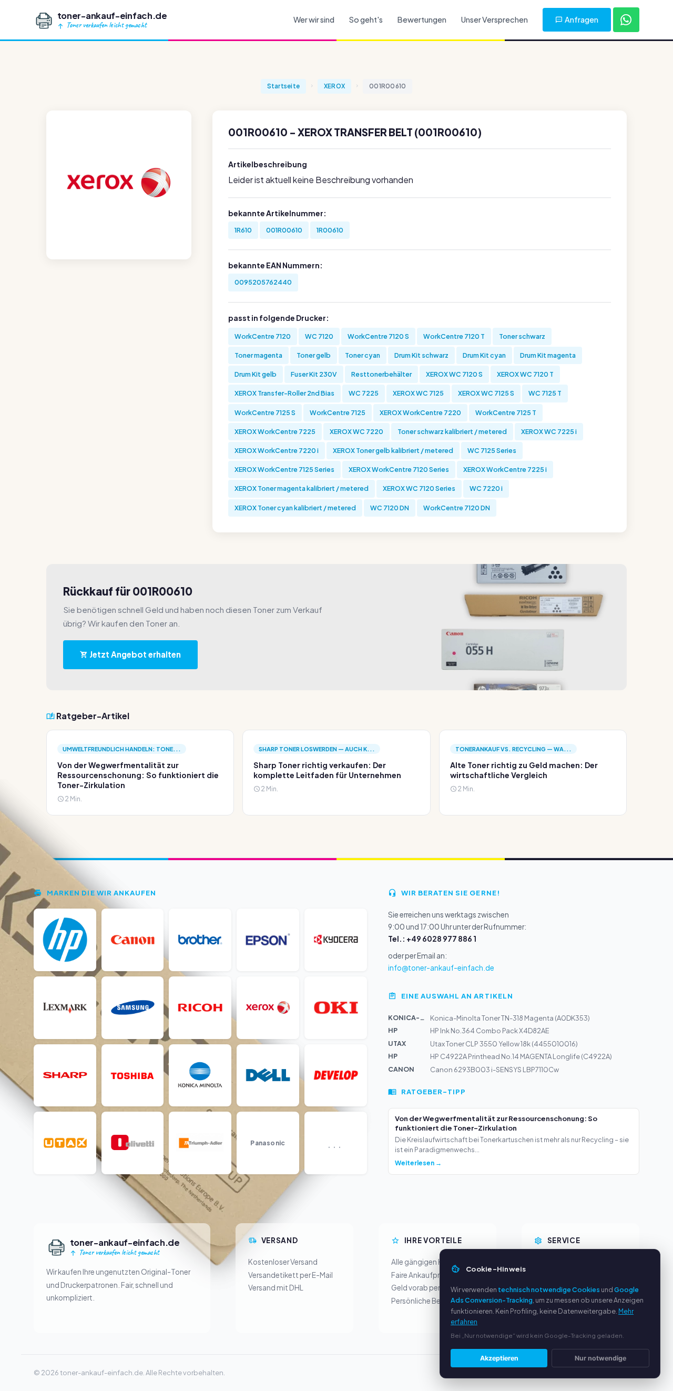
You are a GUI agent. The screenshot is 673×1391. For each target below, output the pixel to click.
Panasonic (267, 1143)
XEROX (334, 86)
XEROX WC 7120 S (454, 374)
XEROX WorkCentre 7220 (420, 412)
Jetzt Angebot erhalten (134, 654)
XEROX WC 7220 (356, 431)
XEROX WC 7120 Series (419, 488)
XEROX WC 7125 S (486, 393)
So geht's (366, 19)
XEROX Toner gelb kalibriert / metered (393, 450)
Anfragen (581, 19)
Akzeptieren (499, 1358)
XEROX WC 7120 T (525, 374)
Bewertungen (421, 19)
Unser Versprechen (494, 19)
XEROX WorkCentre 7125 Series (284, 469)
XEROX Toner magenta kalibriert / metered (301, 488)
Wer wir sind (313, 19)
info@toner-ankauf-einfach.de (441, 967)
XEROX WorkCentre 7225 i (505, 469)
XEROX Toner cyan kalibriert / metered (295, 507)
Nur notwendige (600, 1358)
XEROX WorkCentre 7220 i (276, 450)
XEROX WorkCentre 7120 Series (399, 469)
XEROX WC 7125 (418, 393)
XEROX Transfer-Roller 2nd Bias (284, 393)
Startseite (283, 86)
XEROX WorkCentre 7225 (274, 431)
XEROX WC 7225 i (549, 431)
